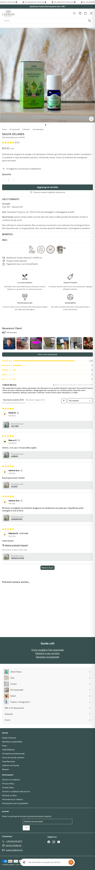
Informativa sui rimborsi (12, 799)
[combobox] (47, 20)
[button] (8, 142)
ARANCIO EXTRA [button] (17, 558)
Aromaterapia (38, 129)
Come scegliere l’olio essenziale (47, 649)
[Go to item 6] (76, 343)
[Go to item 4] (49, 343)
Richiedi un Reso (9, 795)
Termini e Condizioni (11, 779)
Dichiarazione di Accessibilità (15, 803)
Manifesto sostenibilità (12, 742)
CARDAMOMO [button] (16, 519)
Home (4, 129)
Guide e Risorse (9, 738)
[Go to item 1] (9, 343)
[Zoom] (91, 119)
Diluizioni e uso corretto (47, 653)
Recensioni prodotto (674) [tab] (13, 400)
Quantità (6, 174)
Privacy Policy (8, 783)
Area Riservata (8, 761)
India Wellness (8, 749)
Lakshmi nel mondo (10, 765)
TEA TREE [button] (15, 426)
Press (4, 745)
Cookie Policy (8, 787)
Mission (5, 769)
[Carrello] (85, 13)
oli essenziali (15, 129)
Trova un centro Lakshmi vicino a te (49, 192)
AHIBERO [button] (14, 456)
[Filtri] (63, 400)
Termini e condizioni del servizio (16, 791)
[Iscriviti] (26, 827)
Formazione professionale (13, 753)
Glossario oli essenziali (47, 656)
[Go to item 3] (36, 343)
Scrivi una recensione (47, 354)
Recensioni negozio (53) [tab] (35, 400)
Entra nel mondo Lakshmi (13, 757)
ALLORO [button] (14, 486)
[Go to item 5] (63, 343)
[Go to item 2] (22, 343)
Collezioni (26, 129)
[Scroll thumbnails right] (90, 343)
